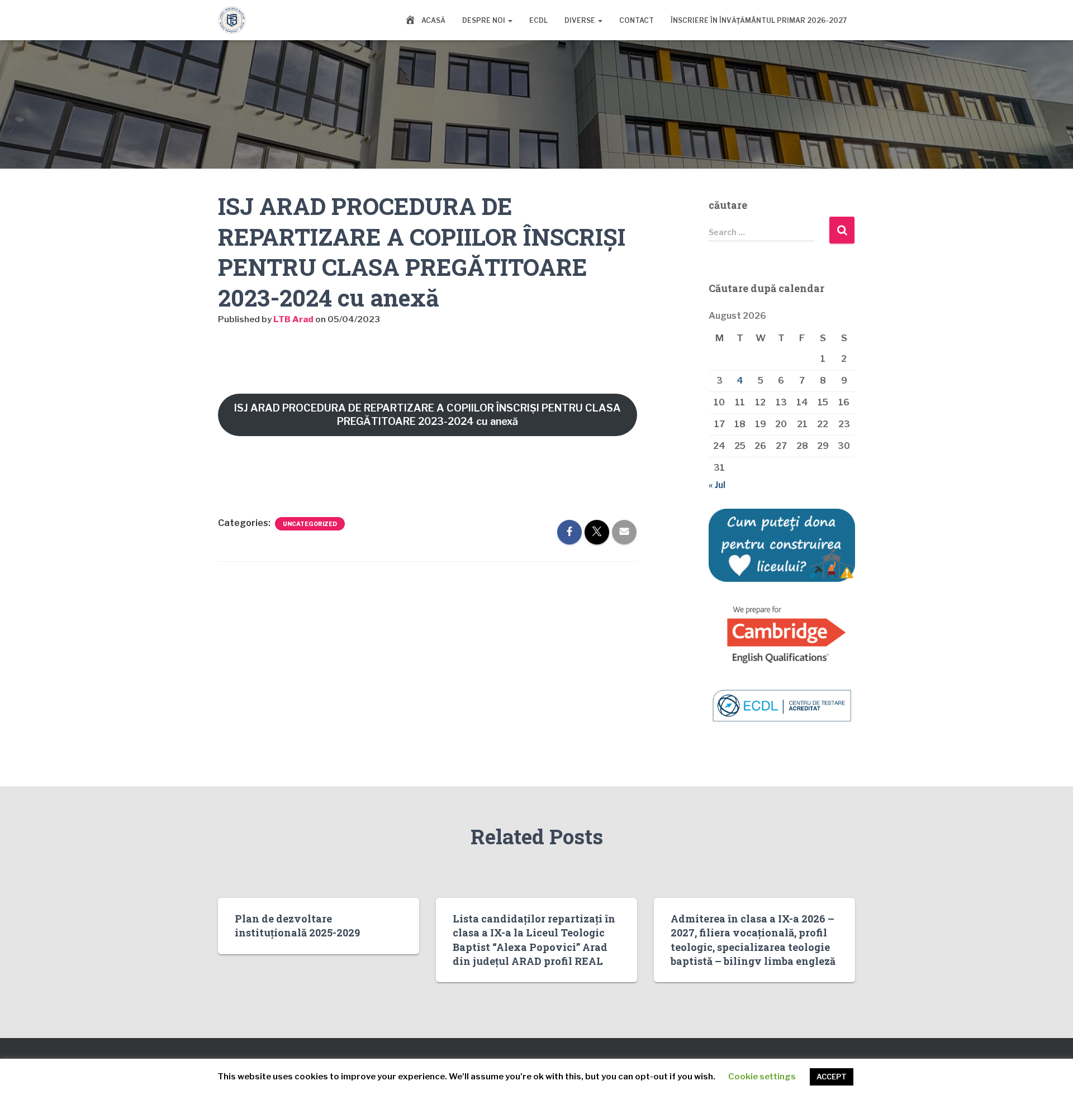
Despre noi (484, 20)
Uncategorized (310, 523)
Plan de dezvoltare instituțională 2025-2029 (297, 925)
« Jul (717, 485)
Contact (636, 20)
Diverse (580, 20)
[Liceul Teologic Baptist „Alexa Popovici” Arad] (232, 20)
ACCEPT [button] (831, 1076)
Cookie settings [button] (762, 1077)
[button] (509, 20)
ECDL (538, 20)
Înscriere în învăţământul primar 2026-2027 (759, 20)
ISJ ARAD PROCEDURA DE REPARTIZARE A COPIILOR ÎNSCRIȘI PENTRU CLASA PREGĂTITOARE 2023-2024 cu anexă (427, 414)
